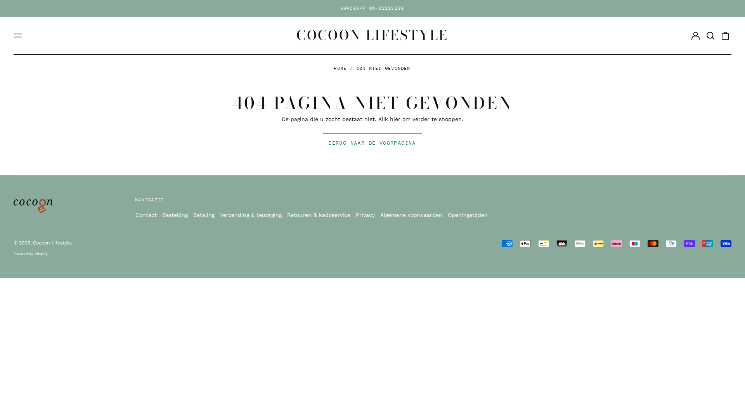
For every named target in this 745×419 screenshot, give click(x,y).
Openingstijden (468, 215)
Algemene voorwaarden (411, 215)
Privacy (365, 215)
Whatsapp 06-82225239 (373, 8)
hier (395, 119)
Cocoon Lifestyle (372, 35)
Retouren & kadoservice (318, 215)
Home (340, 68)
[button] (710, 35)
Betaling (204, 215)
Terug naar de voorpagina (372, 143)
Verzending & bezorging (251, 215)
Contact (146, 215)
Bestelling (175, 215)
